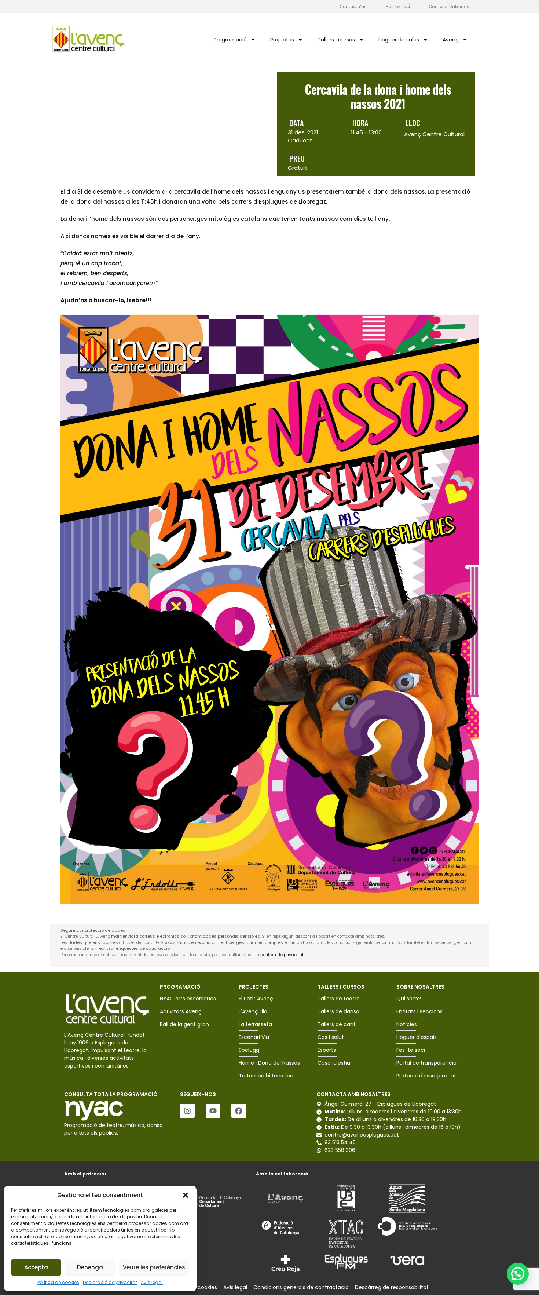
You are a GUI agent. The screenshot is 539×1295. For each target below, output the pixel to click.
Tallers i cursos (336, 39)
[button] (185, 1195)
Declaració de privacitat (110, 1282)
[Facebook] (238, 1111)
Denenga (90, 1267)
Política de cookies (58, 1282)
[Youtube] (213, 1111)
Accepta (36, 1267)
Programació (230, 39)
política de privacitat (282, 954)
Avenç (451, 39)
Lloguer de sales (398, 39)
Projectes (282, 39)
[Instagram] (187, 1111)
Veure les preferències (154, 1267)
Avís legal (152, 1282)
